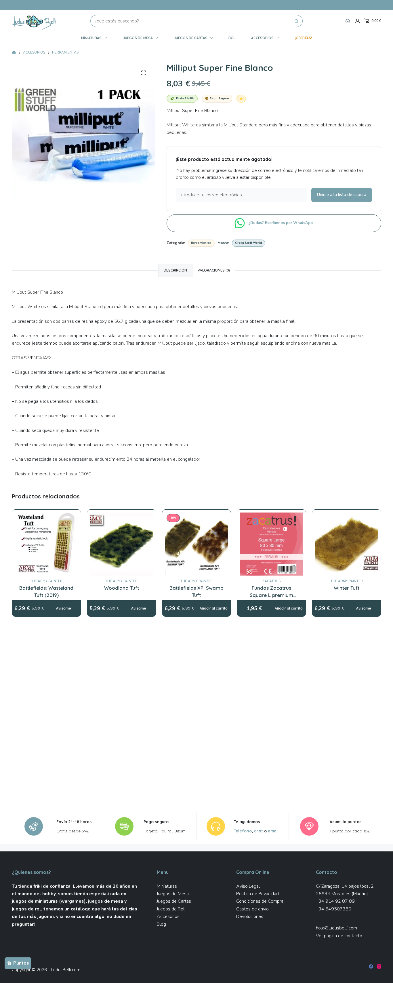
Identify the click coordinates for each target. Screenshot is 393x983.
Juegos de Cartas (190, 38)
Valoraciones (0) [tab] (214, 270)
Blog (161, 924)
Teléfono (243, 830)
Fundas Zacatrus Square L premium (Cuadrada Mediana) (271, 595)
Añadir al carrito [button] (214, 608)
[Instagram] (379, 966)
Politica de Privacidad (257, 894)
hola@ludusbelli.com (336, 928)
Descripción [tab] (175, 270)
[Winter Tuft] (346, 544)
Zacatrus (271, 581)
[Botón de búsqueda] (296, 21)
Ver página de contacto (339, 936)
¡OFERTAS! (303, 38)
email (273, 830)
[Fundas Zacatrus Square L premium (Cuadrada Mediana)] (271, 544)
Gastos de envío (252, 909)
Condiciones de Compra (259, 901)
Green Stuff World (248, 243)
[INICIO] (14, 53)
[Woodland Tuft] (121, 544)
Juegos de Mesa (138, 38)
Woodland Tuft (121, 588)
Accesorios (262, 38)
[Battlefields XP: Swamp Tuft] (196, 544)
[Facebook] (371, 966)
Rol (231, 38)
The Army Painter (46, 581)
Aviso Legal (248, 886)
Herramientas (201, 243)
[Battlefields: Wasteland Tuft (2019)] (46, 544)
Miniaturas (91, 38)
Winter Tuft (346, 588)
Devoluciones (249, 916)
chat (258, 830)
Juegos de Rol (170, 909)
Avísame (63, 608)
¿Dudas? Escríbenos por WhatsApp (281, 222)
